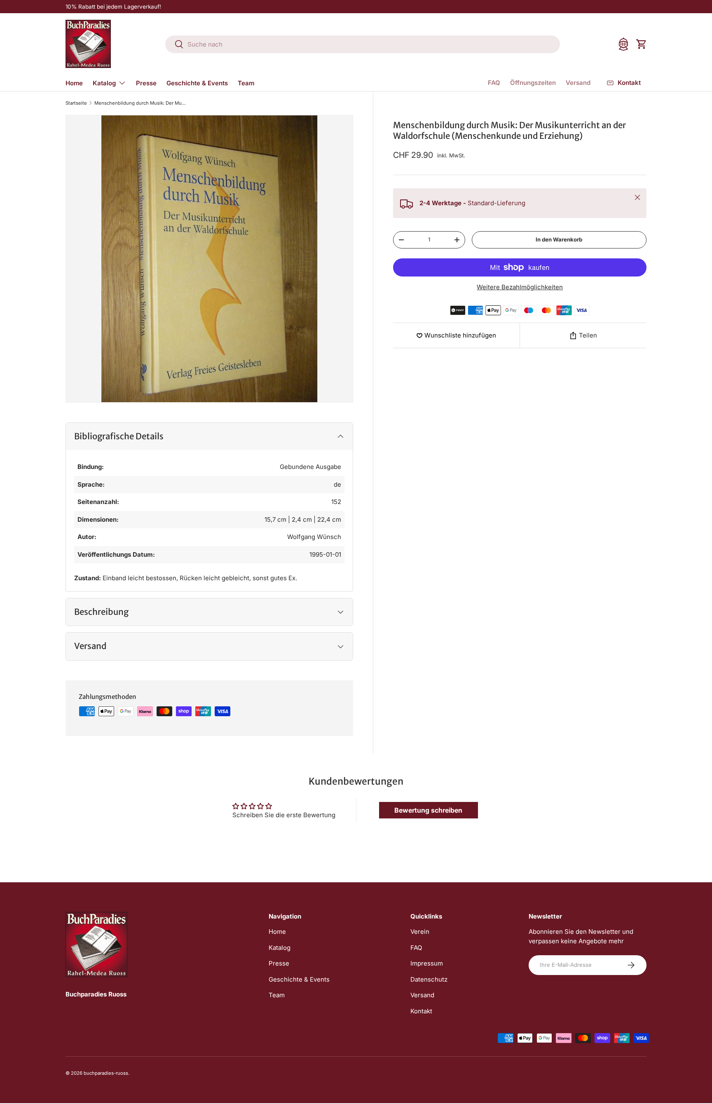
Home (74, 83)
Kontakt (421, 1011)
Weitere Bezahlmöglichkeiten (520, 287)
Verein (419, 931)
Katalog (104, 83)
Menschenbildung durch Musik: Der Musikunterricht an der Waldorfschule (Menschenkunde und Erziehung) (140, 103)
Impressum (426, 963)
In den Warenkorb (559, 239)
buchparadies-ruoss (106, 1073)
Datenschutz (428, 979)
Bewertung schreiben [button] (428, 810)
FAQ (494, 83)
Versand (578, 83)
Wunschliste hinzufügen (460, 335)
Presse (146, 83)
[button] (641, 44)
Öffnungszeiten (533, 83)
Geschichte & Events (197, 83)
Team (246, 83)
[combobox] (362, 44)
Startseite (76, 103)
